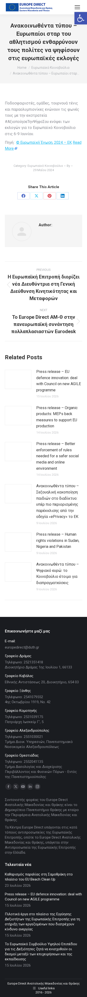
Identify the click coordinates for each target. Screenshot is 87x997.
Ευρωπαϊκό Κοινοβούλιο (45, 166)
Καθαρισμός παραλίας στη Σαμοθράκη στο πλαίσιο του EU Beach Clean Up (39, 876)
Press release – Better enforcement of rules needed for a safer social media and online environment (57, 455)
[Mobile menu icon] (77, 7)
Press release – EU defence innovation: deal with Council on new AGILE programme (58, 380)
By (68, 166)
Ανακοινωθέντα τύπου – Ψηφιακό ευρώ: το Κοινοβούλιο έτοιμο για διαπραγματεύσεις (57, 573)
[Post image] (18, 379)
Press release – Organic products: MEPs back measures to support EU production (57, 417)
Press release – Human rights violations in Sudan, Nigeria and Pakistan (57, 540)
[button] (80, 18)
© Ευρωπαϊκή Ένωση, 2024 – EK (44, 142)
